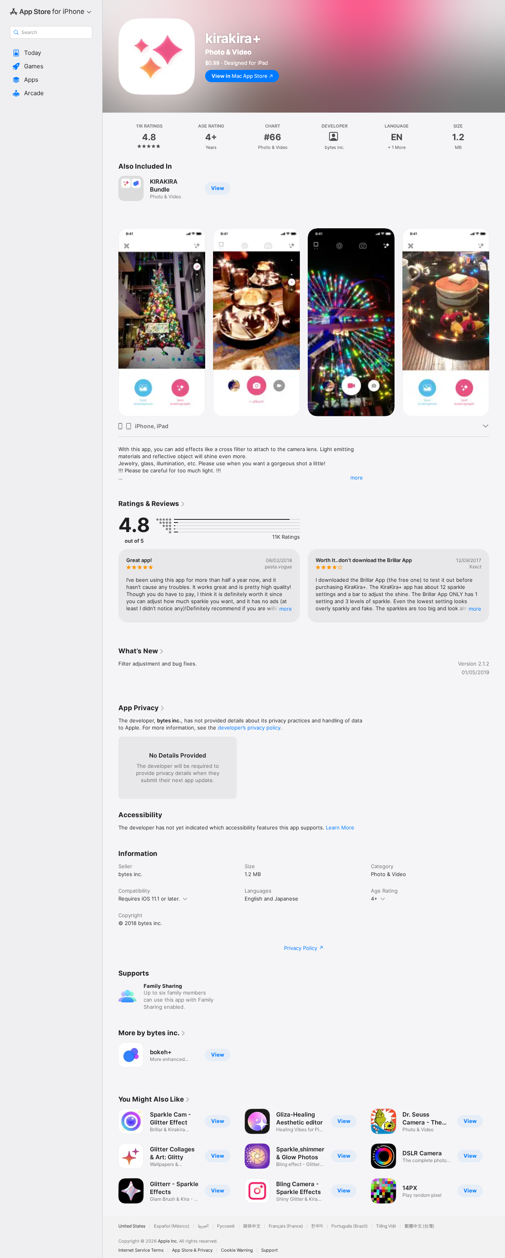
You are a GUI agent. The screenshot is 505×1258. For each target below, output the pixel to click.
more (356, 477)
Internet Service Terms (141, 1250)
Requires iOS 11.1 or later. (149, 898)
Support (269, 1250)
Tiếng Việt (386, 1226)
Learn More (340, 827)
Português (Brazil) (349, 1226)
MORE (285, 608)
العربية (203, 1226)
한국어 (317, 1226)
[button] (51, 53)
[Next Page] (497, 585)
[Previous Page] (110, 585)
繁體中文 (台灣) (419, 1226)
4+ (374, 898)
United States (132, 1226)
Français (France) (286, 1226)
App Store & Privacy (192, 1250)
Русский (226, 1226)
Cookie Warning (237, 1250)
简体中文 (251, 1226)
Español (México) (171, 1226)
